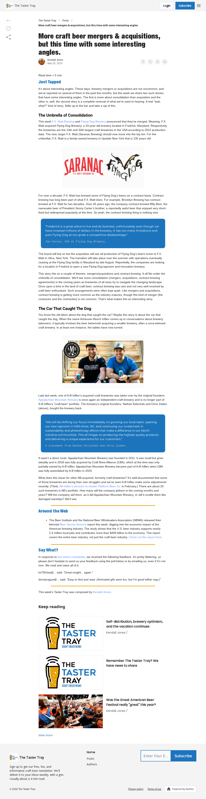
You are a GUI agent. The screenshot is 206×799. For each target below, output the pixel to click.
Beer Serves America (73, 524)
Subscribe (185, 5)
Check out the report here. (145, 537)
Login (166, 5)
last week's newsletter (71, 556)
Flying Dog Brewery (93, 121)
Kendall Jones (55, 60)
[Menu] (198, 5)
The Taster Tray (47, 20)
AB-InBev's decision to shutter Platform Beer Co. (90, 486)
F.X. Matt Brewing (63, 121)
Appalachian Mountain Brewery (58, 399)
